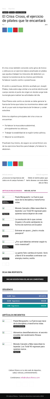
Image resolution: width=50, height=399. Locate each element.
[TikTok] (31, 384)
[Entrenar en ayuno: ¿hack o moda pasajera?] (8, 233)
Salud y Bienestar (20, 12)
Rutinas (12, 12)
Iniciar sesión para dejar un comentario (25, 279)
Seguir (43, 301)
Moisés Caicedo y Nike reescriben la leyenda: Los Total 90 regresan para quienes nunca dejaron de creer (30, 211)
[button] (4, 3)
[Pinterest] (15, 30)
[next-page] (7, 264)
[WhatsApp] (20, 30)
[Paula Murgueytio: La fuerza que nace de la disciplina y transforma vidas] (8, 200)
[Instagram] (25, 384)
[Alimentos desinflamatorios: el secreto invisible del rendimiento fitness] (7, 333)
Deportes (11, 9)
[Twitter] (10, 30)
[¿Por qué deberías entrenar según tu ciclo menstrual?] (8, 244)
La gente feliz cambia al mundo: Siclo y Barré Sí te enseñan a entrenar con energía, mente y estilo (31, 255)
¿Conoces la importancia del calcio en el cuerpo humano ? (13, 179)
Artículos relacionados (12, 191)
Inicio (4, 9)
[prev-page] (3, 264)
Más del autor (30, 191)
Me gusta (42, 296)
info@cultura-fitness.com (30, 377)
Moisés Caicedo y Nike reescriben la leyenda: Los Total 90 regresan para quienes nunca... (29, 346)
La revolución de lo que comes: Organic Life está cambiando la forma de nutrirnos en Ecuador (28, 222)
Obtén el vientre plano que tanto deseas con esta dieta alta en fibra (37, 180)
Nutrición (6, 225)
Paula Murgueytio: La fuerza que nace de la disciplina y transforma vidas (30, 200)
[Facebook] (4, 30)
